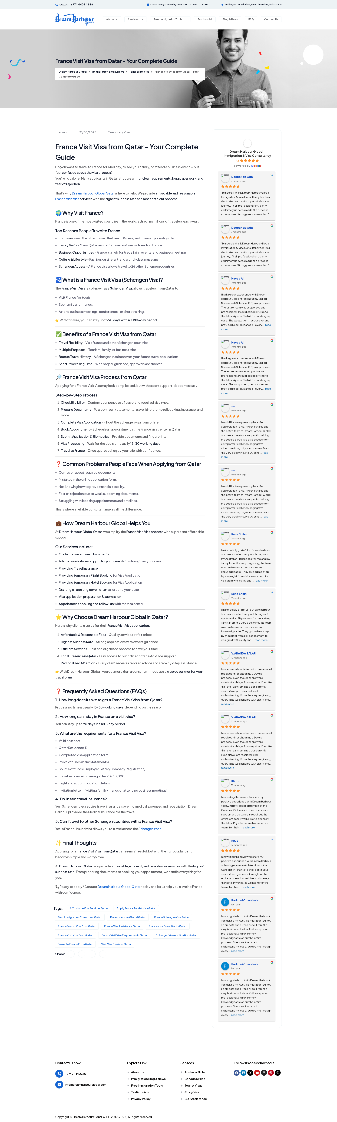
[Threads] (278, 1073)
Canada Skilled (194, 1079)
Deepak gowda (242, 177)
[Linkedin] (243, 1073)
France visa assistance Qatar (122, 926)
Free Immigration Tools (147, 1085)
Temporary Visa (119, 132)
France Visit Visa (67, 199)
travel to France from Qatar (75, 944)
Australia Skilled (195, 1072)
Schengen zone (149, 829)
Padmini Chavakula (244, 900)
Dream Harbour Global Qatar (93, 193)
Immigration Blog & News (148, 1079)
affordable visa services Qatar (89, 908)
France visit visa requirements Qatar (124, 935)
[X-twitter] (250, 1073)
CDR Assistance (195, 1099)
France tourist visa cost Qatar (76, 926)
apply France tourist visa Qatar (136, 908)
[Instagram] (264, 1073)
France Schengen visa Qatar (171, 917)
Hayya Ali (237, 278)
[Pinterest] (271, 1073)
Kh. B (235, 781)
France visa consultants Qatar (167, 926)
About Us (137, 1072)
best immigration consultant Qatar (79, 917)
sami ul (236, 406)
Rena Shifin (239, 534)
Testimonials (140, 1092)
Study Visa (191, 1092)
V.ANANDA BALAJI (243, 653)
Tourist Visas (193, 1085)
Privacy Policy (141, 1099)
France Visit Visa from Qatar (75, 935)
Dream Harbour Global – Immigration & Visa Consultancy (247, 153)
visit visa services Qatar (116, 944)
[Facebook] (237, 1073)
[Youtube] (257, 1073)
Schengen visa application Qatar (176, 935)
